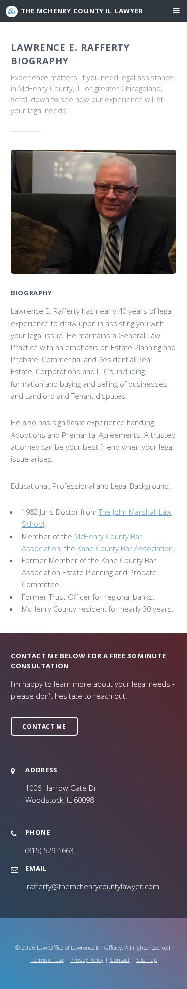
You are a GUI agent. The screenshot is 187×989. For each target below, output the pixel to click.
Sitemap (146, 959)
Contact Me (44, 726)
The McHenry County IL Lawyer (82, 10)
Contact (120, 959)
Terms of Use (47, 959)
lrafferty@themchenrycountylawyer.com (92, 886)
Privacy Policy (86, 959)
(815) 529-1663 (49, 850)
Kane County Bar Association (125, 548)
